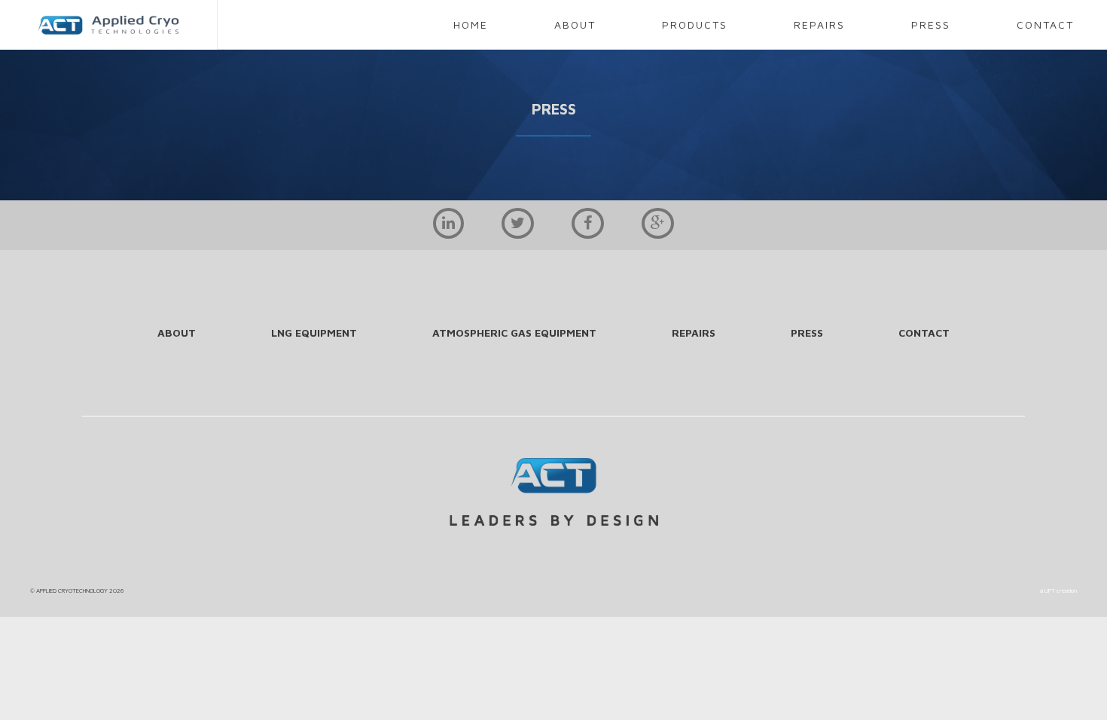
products (694, 24)
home (470, 24)
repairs (819, 24)
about (575, 24)
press (930, 24)
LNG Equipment (314, 332)
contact (1045, 24)
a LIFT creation (1058, 590)
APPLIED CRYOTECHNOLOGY (72, 590)
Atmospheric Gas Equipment (514, 332)
